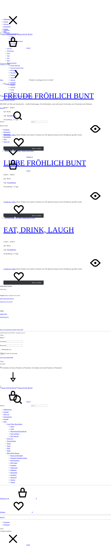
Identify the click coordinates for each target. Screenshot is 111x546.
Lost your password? (6, 357)
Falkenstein (14, 468)
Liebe (12, 429)
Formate (5, 22)
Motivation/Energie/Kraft (18, 431)
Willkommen (6, 19)
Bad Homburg (14, 460)
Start (1, 80)
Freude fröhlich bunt (48, 96)
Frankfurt (13, 465)
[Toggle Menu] (0, 32)
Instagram (6, 32)
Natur (8, 55)
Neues (8, 53)
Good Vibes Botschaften (14, 424)
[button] (15, 545)
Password (3, 345)
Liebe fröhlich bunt (44, 163)
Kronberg (13, 475)
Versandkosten (11, 115)
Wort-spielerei (14, 434)
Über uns (5, 24)
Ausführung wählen (9, 135)
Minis (8, 60)
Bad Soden (13, 463)
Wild (8, 58)
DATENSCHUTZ (4, 317)
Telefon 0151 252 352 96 (6, 301)
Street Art (10, 439)
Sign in (2, 108)
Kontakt (5, 29)
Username (3, 341)
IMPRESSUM (3, 314)
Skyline (12, 89)
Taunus (12, 482)
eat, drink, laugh (38, 230)
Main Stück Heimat (11, 63)
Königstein (13, 82)
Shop (4, 31)
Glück (12, 426)
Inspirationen (7, 26)
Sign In (2, 517)
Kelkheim (13, 470)
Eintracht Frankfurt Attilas (18, 458)
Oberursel (12, 87)
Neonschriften (10, 51)
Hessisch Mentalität (15, 65)
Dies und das (14, 436)
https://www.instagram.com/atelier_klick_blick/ (11, 329)
